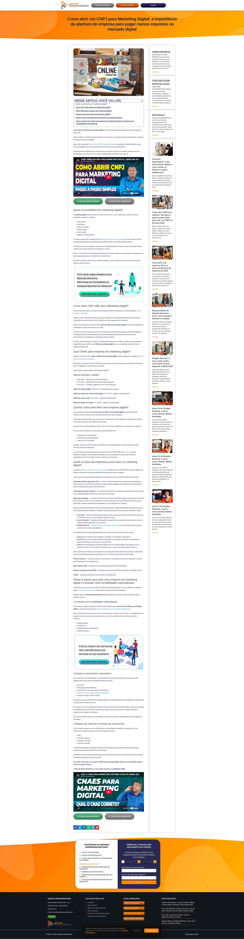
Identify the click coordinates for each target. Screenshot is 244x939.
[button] (142, 100)
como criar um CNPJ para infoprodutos (102, 144)
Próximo (139, 882)
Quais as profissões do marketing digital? (92, 104)
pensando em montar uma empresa (111, 239)
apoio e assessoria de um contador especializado (113, 609)
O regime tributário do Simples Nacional (104, 525)
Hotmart (127, 452)
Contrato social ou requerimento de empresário (93, 693)
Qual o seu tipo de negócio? (134, 874)
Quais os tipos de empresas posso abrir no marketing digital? (99, 118)
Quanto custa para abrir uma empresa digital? (93, 114)
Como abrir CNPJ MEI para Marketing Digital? (93, 107)
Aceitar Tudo (151, 930)
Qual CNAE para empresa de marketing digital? (94, 111)
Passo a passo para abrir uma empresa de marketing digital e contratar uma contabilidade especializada (105, 122)
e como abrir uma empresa (87, 590)
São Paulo (158, 115)
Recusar (137, 930)
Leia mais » (155, 72)
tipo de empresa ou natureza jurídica (94, 470)
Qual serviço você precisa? (133, 867)
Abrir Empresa (161, 52)
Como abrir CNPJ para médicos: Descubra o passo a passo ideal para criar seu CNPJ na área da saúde (162, 217)
